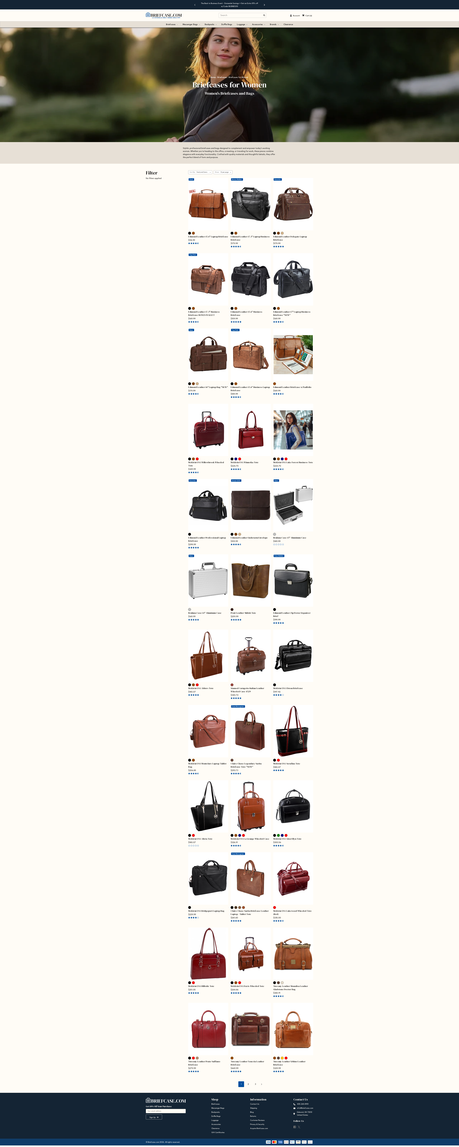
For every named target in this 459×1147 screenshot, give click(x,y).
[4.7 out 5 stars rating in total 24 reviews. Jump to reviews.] (236, 246)
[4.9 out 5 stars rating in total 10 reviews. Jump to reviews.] (194, 993)
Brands (273, 25)
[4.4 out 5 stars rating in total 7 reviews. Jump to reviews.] (236, 773)
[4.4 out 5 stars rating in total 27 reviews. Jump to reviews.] (236, 469)
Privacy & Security (257, 1124)
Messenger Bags (190, 25)
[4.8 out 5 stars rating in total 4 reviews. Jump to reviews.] (279, 770)
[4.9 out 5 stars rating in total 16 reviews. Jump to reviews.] (279, 1071)
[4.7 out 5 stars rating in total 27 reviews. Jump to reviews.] (279, 845)
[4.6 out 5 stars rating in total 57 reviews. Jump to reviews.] (236, 544)
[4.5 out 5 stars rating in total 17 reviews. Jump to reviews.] (194, 243)
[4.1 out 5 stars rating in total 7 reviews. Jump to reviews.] (194, 917)
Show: (217, 172)
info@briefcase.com (305, 1108)
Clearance (288, 25)
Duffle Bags (226, 25)
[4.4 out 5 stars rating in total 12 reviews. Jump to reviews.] (194, 472)
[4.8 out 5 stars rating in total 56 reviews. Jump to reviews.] (279, 246)
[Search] (264, 15)
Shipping (253, 1108)
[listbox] (204, 172)
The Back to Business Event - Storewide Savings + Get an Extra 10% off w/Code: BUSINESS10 (229, 5)
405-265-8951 (303, 1104)
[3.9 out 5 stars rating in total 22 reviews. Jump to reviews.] (279, 695)
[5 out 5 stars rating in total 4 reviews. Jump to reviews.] (236, 619)
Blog (252, 1112)
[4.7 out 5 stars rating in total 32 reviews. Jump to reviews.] (194, 321)
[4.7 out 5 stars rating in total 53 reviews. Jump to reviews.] (279, 469)
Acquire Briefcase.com (259, 1128)
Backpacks (209, 25)
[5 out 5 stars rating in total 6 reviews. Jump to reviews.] (236, 698)
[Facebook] (294, 1127)
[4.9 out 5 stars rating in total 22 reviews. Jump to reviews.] (236, 921)
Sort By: (192, 172)
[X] (299, 1127)
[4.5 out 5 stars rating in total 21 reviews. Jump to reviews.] (236, 845)
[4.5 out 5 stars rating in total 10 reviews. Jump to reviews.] (236, 397)
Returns (253, 1116)
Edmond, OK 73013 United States (304, 1113)
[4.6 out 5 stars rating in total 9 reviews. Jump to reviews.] (279, 394)
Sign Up (153, 1117)
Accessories (257, 25)
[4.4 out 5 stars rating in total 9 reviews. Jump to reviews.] (279, 321)
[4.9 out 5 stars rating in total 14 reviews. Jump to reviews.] (194, 1071)
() (311, 16)
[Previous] (195, 5)
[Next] (264, 5)
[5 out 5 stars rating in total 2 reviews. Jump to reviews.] (194, 619)
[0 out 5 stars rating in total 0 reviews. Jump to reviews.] (279, 544)
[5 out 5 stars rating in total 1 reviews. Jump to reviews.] (236, 993)
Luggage (241, 25)
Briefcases (171, 25)
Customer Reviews (257, 1120)
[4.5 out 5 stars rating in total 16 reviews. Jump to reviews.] (194, 773)
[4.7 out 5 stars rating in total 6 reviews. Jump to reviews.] (279, 996)
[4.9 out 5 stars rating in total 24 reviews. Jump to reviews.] (236, 1071)
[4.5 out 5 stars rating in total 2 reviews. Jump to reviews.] (194, 394)
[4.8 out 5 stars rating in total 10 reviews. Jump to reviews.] (236, 321)
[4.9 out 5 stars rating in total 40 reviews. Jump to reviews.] (194, 547)
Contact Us (254, 1104)
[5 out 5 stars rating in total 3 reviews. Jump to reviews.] (279, 623)
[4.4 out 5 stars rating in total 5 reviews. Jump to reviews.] (279, 921)
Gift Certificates (218, 1133)
